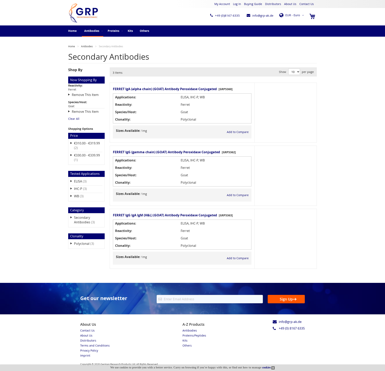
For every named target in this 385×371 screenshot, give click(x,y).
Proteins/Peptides (194, 335)
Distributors (273, 4)
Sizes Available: (128, 130)
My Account (222, 4)
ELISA (83, 181)
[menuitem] (92, 31)
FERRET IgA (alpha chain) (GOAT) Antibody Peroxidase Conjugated (165, 89)
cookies (266, 367)
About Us (290, 4)
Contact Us (306, 4)
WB (81, 196)
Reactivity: (123, 104)
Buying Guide (253, 4)
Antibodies (87, 46)
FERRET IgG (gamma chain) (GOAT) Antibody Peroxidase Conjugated (166, 152)
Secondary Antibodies (87, 219)
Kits (184, 340)
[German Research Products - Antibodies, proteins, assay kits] (83, 13)
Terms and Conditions (95, 345)
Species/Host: (126, 112)
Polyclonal (87, 243)
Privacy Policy (89, 350)
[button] (292, 15)
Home (72, 31)
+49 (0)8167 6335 (227, 15)
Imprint (85, 355)
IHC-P (83, 188)
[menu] (192, 31)
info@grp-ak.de (262, 15)
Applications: (125, 97)
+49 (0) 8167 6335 (292, 328)
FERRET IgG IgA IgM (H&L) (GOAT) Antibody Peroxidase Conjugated (165, 215)
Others (187, 345)
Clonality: (123, 119)
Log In (237, 4)
